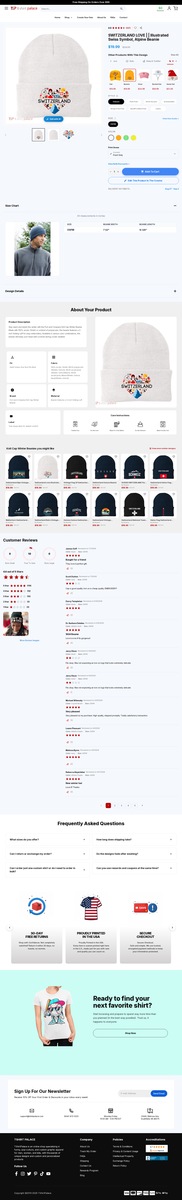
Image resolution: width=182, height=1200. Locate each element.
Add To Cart (152, 171)
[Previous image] (5, 135)
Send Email (159, 1093)
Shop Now (130, 1033)
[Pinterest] (35, 1174)
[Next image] (101, 135)
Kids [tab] (132, 61)
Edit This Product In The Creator (145, 180)
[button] (135, 28)
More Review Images (29, 640)
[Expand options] (175, 154)
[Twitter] (29, 1174)
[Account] (169, 9)
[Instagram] (23, 1174)
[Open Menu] (6, 9)
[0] (175, 9)
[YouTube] (48, 1174)
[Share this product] (141, 28)
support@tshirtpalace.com (31, 1116)
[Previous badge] (10, 928)
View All (174, 55)
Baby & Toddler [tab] (153, 61)
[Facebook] (16, 1174)
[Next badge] (172, 928)
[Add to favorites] (29, 457)
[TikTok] (42, 1174)
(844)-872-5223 (71, 1116)
